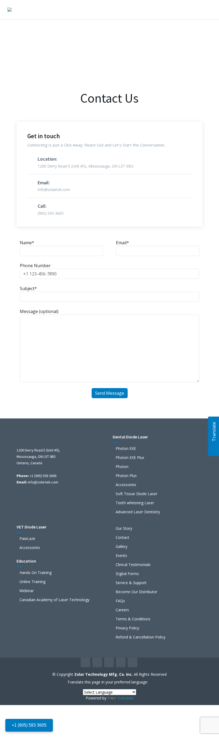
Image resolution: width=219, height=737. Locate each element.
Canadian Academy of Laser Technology (54, 600)
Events (121, 555)
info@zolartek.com (43, 482)
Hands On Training (35, 573)
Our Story (124, 528)
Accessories (126, 485)
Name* (27, 243)
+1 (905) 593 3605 (29, 725)
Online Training (32, 582)
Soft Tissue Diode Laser (136, 494)
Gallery (121, 546)
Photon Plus (126, 476)
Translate (125, 698)
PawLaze (27, 538)
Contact (122, 537)
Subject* (28, 288)
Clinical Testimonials (133, 565)
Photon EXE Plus (130, 457)
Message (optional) (39, 311)
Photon (122, 467)
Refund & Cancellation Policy (140, 637)
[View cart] (193, 9)
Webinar (26, 591)
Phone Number (35, 265)
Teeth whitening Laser (135, 503)
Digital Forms (127, 574)
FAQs (120, 601)
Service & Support (131, 583)
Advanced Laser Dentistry (138, 512)
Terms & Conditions (133, 619)
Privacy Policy (127, 628)
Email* (122, 243)
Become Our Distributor (136, 592)
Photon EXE (126, 448)
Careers (122, 610)
